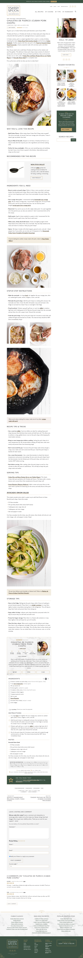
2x (48, 678)
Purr (14, 954)
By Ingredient (68, 11)
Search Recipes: (66, 137)
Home (51, 6)
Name (11, 844)
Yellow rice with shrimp (41, 929)
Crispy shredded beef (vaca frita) (41, 925)
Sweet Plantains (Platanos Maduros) (18, 484)
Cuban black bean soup (66, 918)
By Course (49, 11)
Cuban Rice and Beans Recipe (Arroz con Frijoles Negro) (24, 477)
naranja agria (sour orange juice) (22, 205)
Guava (35, 946)
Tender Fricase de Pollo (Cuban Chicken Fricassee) (40, 798)
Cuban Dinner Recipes (21, 18)
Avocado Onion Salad (20, 57)
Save (43, 672)
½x (43, 678)
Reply (24, 881)
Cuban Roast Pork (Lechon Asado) (27, 41)
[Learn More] (66, 28)
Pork (42, 788)
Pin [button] (29, 672)
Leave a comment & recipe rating (31, 780)
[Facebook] (70, 7)
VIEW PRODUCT (36, 177)
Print (15, 672)
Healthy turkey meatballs (41, 924)
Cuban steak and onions (41, 931)
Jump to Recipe (12, 27)
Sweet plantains (17, 920)
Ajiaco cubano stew (66, 931)
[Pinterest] (75, 7)
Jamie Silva (10, 25)
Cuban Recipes (29, 788)
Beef (35, 943)
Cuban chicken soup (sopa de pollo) (66, 920)
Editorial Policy (27, 949)
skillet (37, 167)
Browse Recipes (64, 6)
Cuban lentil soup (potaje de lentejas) (66, 929)
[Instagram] (73, 7)
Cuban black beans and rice (17, 918)
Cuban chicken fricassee (17, 922)
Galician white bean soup (66, 927)
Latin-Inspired (36, 788)
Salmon (36, 949)
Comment (12, 827)
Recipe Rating (13, 841)
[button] (16, 639)
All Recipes (39, 11)
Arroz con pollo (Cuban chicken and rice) (17, 927)
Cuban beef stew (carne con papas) (65, 924)
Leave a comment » (12, 903)
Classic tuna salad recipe (41, 920)
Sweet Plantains (15, 698)
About (55, 6)
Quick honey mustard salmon (41, 927)
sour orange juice (18, 683)
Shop (59, 6)
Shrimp (35, 952)
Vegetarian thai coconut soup (66, 925)
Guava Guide (48, 950)
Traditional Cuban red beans (41, 918)
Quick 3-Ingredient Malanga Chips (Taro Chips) (16, 798)
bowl (26, 295)
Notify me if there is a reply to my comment (22, 856)
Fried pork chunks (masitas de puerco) (41, 932)
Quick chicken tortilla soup (66, 922)
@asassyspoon (19, 781)
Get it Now (53, 1)
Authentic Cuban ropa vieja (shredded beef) (17, 929)
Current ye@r (13, 864)
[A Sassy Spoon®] (13, 10)
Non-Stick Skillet (38, 164)
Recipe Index (12, 18)
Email (11, 850)
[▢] (9, 681)
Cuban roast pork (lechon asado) (41, 922)
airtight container (37, 605)
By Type (58, 11)
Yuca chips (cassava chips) (17, 925)
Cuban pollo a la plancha (17, 924)
